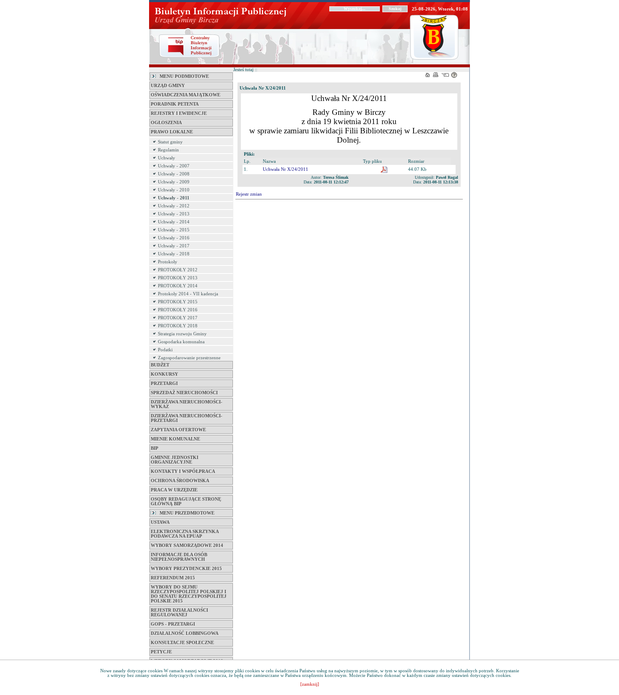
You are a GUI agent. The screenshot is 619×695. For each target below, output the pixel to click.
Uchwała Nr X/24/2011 (285, 169)
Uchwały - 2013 (173, 214)
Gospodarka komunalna (181, 342)
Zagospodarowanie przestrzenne (189, 357)
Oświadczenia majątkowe (185, 95)
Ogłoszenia (166, 122)
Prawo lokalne (172, 132)
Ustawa (160, 522)
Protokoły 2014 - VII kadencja (188, 294)
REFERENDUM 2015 (173, 578)
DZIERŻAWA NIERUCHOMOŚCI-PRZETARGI (186, 418)
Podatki (165, 350)
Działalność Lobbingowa (185, 633)
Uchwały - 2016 (173, 238)
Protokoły (167, 262)
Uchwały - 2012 (173, 206)
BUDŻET (160, 365)
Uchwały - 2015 (173, 230)
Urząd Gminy (168, 85)
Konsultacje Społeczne (182, 642)
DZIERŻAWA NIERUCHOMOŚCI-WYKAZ (186, 404)
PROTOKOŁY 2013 (177, 278)
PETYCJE (161, 652)
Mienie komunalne (175, 439)
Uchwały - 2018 (173, 254)
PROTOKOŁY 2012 (177, 270)
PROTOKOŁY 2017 (177, 318)
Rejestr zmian (249, 194)
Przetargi (164, 383)
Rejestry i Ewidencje (179, 113)
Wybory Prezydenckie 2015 (186, 568)
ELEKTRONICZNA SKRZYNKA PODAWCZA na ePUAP (185, 533)
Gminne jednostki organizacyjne (174, 459)
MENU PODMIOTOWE (182, 76)
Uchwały (166, 158)
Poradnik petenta (175, 104)
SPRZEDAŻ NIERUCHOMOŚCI (184, 392)
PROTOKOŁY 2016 (177, 310)
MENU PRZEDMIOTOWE (185, 513)
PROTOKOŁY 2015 (177, 302)
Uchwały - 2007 (173, 166)
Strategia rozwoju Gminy (182, 334)
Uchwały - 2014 (173, 222)
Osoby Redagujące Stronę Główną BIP (186, 501)
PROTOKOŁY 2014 (177, 286)
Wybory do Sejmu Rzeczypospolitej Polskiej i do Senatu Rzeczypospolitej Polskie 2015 (189, 594)
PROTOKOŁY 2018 (177, 326)
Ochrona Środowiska (180, 480)
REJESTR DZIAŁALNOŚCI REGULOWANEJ (179, 612)
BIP (154, 448)
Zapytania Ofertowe (178, 429)
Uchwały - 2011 (173, 198)
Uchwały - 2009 (173, 182)
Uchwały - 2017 (173, 246)
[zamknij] (309, 684)
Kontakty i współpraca (183, 471)
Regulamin (168, 150)
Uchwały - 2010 (173, 190)
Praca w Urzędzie (174, 490)
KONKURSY (164, 374)
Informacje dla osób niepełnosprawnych (179, 557)
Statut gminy (170, 142)
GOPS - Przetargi (173, 624)
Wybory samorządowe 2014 (187, 545)
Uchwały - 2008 (173, 174)
